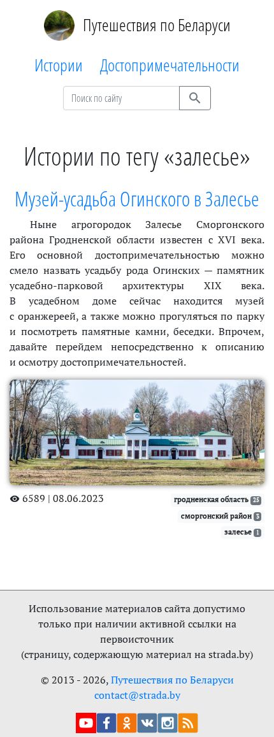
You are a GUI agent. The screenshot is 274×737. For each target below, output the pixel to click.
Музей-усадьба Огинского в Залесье (137, 198)
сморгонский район (220, 515)
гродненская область (216, 499)
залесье (241, 531)
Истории (58, 64)
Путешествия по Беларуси (157, 24)
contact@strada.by (137, 695)
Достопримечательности (170, 64)
